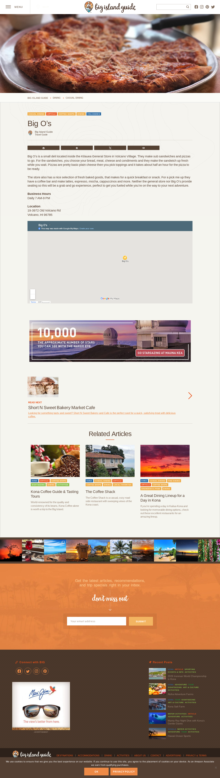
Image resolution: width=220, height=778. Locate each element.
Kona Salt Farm (176, 706)
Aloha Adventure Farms (180, 694)
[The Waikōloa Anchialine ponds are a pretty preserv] (121, 551)
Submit (141, 621)
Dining (108, 755)
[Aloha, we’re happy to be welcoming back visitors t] (77, 551)
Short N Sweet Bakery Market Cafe (61, 407)
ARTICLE (51, 114)
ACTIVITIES (62, 485)
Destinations (65, 755)
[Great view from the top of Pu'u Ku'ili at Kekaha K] (55, 551)
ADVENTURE (181, 685)
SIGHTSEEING (38, 485)
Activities (123, 755)
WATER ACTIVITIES (177, 714)
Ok (96, 771)
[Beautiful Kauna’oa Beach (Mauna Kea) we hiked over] (165, 551)
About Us (140, 755)
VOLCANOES (93, 114)
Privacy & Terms (196, 755)
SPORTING (190, 669)
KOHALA (172, 729)
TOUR (191, 685)
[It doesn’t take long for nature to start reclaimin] (99, 551)
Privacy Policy (124, 771)
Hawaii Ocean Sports (179, 736)
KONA (34, 481)
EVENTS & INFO (176, 672)
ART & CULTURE (191, 687)
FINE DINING (174, 481)
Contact (156, 755)
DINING (81, 114)
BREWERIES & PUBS (150, 489)
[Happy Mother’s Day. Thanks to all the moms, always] (187, 551)
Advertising (173, 755)
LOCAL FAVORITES (122, 485)
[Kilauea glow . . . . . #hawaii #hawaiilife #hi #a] (11, 551)
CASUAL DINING (36, 114)
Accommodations (89, 755)
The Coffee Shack (100, 492)
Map (45, 6)
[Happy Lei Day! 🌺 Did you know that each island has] (209, 551)
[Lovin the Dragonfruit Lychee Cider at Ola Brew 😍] (33, 551)
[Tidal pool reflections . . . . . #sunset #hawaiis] (143, 551)
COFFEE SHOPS (67, 114)
